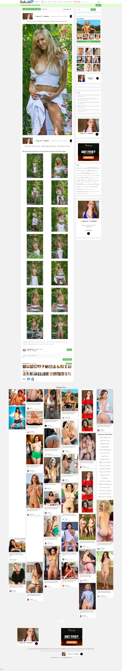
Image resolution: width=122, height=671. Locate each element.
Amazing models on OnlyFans (53, 455)
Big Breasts (31, 342)
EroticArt (49, 488)
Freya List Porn (105, 471)
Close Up (87, 175)
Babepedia (105, 446)
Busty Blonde (42, 342)
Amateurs (80, 168)
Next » (61, 621)
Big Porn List (105, 440)
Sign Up (98, 5)
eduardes (84, 466)
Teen (96, 191)
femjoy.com (58, 342)
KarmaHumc (49, 454)
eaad (31, 407)
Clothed (91, 175)
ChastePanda (67, 417)
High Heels (84, 177)
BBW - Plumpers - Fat (87, 547)
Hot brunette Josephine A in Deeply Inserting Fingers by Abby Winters (87, 99)
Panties (80, 183)
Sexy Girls (49, 489)
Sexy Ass (88, 187)
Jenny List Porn (105, 465)
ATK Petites (102, 549)
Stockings (89, 191)
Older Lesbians (50, 543)
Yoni (48, 586)
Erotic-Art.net (60, 657)
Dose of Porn (105, 459)
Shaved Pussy (85, 616)
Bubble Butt (93, 173)
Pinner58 (101, 429)
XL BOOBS (32, 431)
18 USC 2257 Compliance (57, 651)
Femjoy (53, 342)
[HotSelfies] (32, 379)
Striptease (93, 191)
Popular (54, 1)
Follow (69, 349)
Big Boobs (25, 342)
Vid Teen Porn (105, 487)
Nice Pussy (39, 344)
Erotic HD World (105, 450)
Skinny (83, 189)
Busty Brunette (82, 175)
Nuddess (105, 478)
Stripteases (78, 651)
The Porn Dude (105, 481)
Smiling (51, 344)
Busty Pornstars (33, 432)
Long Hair (25, 344)
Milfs (89, 180)
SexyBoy (66, 450)
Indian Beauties (68, 586)
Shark (66, 518)
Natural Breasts (95, 180)
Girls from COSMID (33, 600)
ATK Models (102, 548)
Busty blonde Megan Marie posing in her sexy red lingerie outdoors (88, 106)
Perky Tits (85, 184)
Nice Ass (78, 181)
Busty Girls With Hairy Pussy (35, 515)
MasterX (84, 546)
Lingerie (96, 177)
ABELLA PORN (105, 462)
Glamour (94, 175)
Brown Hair (79, 173)
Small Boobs (87, 189)
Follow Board (68, 363)
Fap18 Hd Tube (105, 493)
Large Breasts (92, 177)
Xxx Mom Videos (105, 490)
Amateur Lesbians (86, 467)
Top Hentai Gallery (68, 1)
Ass (83, 168)
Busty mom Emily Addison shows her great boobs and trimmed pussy (88, 110)
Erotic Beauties (105, 437)
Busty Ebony (49, 587)
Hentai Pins (73, 651)
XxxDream (67, 585)
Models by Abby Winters (34, 409)
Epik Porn (105, 456)
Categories (37, 1)
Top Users (60, 1)
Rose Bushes (46, 344)
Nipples (87, 181)
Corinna (48, 342)
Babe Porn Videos (105, 496)
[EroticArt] (28, 379)
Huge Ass (14, 560)
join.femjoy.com (67, 9)
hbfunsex (49, 425)
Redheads (83, 187)
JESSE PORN (105, 468)
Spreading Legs (82, 191)
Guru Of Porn (105, 453)
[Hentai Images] (17, 397)
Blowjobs (96, 170)
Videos (49, 1)
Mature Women (50, 426)
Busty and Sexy (33, 471)
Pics (43, 1)
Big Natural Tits (84, 170)
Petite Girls (67, 480)
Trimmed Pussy (86, 193)
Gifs (46, 1)
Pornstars (91, 184)
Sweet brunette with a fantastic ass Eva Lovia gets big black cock (88, 95)
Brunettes (86, 173)
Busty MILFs (102, 430)
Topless (80, 193)
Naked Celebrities (105, 484)
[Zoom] (35, 9)
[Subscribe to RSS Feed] (84, 2)
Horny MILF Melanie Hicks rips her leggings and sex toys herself (88, 103)
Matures (86, 180)
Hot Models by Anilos (69, 559)
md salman (32, 470)
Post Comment (67, 359)
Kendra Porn (105, 475)
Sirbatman (32, 514)
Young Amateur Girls (104, 597)
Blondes (36, 342)
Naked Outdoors (32, 344)
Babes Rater (105, 443)
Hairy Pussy (64, 342)
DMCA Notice (67, 651)
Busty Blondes (33, 363)
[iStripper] (17, 417)
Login (99, 1)
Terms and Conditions (45, 651)
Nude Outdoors (92, 181)
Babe (85, 168)
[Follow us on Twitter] (82, 2)
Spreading (92, 189)
